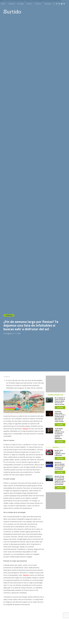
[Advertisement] (56, 384)
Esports (3, 4)
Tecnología (21, 4)
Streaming (11, 4)
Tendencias (38, 4)
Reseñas (29, 4)
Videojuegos (48, 4)
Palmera (26, 429)
